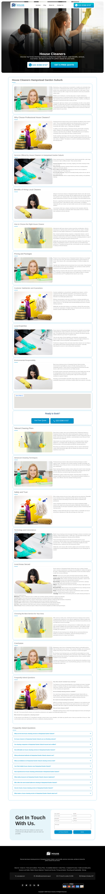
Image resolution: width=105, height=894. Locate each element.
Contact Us (60, 5)
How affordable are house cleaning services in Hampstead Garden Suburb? (34, 749)
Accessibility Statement (52, 867)
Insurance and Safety (24, 870)
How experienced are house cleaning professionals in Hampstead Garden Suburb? (36, 771)
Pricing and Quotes (61, 870)
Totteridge (55, 593)
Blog (44, 5)
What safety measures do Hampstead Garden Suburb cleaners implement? (34, 777)
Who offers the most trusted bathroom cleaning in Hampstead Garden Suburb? (35, 782)
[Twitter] (26, 885)
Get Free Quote (40, 420)
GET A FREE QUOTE (64, 65)
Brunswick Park (57, 587)
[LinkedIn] (34, 885)
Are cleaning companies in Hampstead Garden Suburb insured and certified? (35, 744)
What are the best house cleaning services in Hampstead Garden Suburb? (34, 733)
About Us (51, 5)
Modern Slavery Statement (37, 870)
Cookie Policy (62, 867)
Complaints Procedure (72, 867)
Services (38, 5)
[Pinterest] (38, 885)
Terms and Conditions (31, 867)
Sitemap (84, 870)
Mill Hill (55, 575)
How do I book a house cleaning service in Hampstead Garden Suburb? (33, 788)
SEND (82, 832)
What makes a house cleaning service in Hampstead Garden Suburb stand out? (35, 793)
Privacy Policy (41, 867)
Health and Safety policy (84, 867)
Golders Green (56, 578)
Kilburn (55, 584)
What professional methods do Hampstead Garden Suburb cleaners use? (34, 755)
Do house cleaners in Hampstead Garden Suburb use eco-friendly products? (35, 739)
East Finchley (56, 581)
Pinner (54, 590)
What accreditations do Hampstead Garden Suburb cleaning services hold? (34, 760)
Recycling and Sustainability (74, 870)
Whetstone (17, 596)
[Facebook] (22, 885)
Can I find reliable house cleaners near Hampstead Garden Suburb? (32, 766)
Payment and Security (50, 870)
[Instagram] (30, 885)
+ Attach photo (63, 832)
